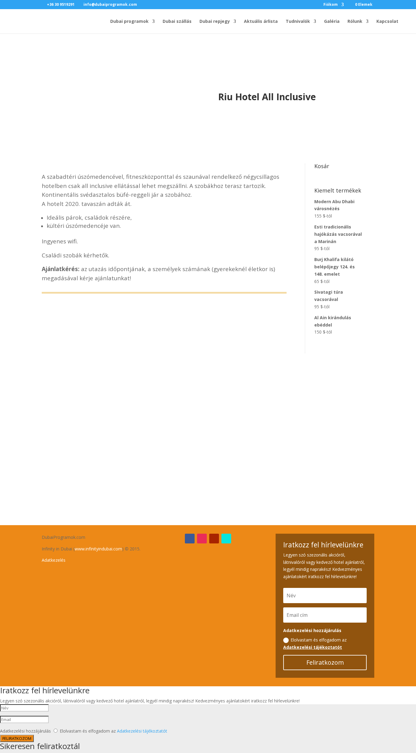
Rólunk (354, 21)
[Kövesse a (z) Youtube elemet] (214, 538)
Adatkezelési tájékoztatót (312, 647)
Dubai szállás (177, 21)
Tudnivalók (298, 21)
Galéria (332, 21)
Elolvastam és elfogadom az (315, 643)
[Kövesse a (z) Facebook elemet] (190, 538)
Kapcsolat (387, 21)
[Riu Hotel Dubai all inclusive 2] (164, 490)
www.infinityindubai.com (98, 549)
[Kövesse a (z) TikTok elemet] (226, 538)
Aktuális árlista (261, 21)
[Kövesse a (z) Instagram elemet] (202, 538)
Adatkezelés (53, 560)
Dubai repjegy (214, 21)
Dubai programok (129, 21)
